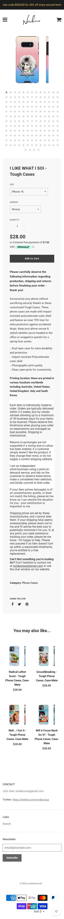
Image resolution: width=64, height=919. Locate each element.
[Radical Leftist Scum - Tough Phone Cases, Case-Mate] (17, 656)
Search (7, 823)
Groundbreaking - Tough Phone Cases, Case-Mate (47, 676)
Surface (14, 202)
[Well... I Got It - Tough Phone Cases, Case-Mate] (17, 715)
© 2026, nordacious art (31, 883)
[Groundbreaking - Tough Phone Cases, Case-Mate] (47, 656)
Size (12, 184)
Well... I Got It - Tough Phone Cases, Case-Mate (17, 735)
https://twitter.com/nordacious (31, 799)
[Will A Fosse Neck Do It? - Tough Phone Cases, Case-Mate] (47, 715)
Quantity (14, 220)
